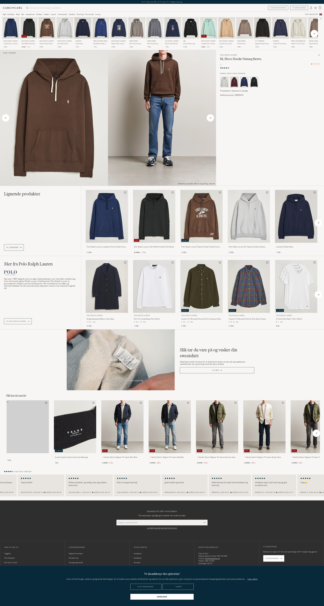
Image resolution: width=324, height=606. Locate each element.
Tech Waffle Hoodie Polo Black (29, 44)
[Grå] (224, 82)
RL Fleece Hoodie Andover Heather (62, 44)
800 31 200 (209, 561)
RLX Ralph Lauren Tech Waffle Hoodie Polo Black (154, 247)
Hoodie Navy (79, 43)
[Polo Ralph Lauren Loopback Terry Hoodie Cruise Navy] (107, 244)
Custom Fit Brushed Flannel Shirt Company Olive (201, 319)
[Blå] (244, 82)
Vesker (46, 14)
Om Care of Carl (10, 562)
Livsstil (53, 14)
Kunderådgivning (278, 8)
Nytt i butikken (8, 14)
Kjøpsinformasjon (76, 553)
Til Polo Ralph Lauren (16, 321)
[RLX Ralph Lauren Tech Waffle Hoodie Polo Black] (154, 244)
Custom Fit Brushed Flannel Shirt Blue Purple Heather (247, 319)
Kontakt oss (73, 558)
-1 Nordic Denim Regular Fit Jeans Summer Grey (216, 457)
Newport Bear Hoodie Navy (117, 44)
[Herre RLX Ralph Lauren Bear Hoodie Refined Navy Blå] (172, 28)
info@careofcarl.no (212, 558)
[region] (162, 485)
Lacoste (78, 41)
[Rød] (234, 82)
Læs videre (253, 579)
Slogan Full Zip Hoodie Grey (298, 44)
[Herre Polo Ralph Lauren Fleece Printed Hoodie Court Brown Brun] (46, 28)
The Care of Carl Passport (162, 2)
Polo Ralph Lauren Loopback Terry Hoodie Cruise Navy (106, 247)
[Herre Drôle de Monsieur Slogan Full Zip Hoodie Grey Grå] (298, 28)
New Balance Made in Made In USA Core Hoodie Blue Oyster (99, 44)
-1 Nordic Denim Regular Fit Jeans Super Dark (262, 457)
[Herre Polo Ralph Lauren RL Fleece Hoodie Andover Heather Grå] (64, 28)
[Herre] (28, 426)
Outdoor (72, 14)
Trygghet (7, 553)
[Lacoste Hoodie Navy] (296, 244)
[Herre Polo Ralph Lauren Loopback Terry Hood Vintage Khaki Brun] (226, 28)
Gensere (12, 53)
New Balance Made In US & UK (100, 41)
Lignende (22, 193)
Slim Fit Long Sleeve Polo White (147, 319)
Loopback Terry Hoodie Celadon (208, 44)
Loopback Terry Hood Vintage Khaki (225, 44)
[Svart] (254, 82)
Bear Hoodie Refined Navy (171, 44)
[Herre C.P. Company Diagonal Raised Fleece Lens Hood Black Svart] (262, 28)
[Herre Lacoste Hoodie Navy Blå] (82, 28)
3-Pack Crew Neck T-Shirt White (289, 319)
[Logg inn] (311, 7)
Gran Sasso (133, 41)
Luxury (97, 14)
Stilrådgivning (299, 8)
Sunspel (276, 41)
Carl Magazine (311, 14)
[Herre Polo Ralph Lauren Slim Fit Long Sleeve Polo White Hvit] (154, 286)
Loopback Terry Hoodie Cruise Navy (10, 44)
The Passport (9, 558)
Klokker (39, 14)
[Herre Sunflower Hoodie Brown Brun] (244, 28)
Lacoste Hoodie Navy (284, 247)
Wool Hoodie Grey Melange (152, 44)
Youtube (137, 562)
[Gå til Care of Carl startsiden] (12, 8)
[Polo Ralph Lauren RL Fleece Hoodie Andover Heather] (249, 244)
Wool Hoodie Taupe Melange (135, 44)
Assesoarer (30, 14)
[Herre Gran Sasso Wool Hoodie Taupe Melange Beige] (136, 28)
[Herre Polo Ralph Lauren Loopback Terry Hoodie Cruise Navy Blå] (11, 28)
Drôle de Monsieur (298, 41)
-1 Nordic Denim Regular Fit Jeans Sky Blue (167, 457)
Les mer (215, 370)
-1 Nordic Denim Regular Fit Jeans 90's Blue (119, 457)
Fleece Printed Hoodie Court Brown (45, 44)
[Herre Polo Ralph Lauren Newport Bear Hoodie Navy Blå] (118, 28)
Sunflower (241, 41)
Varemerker (62, 14)
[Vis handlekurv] (320, 7)
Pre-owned (89, 14)
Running (80, 14)
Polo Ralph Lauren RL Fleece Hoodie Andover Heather (247, 247)
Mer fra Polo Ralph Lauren (28, 264)
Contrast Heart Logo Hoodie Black (189, 44)
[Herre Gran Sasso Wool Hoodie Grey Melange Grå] (154, 28)
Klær (18, 14)
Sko (22, 14)
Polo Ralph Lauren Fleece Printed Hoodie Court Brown (200, 247)
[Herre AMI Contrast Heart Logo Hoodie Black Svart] (190, 28)
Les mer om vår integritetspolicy (162, 528)
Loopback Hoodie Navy (280, 43)
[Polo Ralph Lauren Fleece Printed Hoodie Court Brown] (201, 244)
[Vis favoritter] (315, 8)
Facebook (137, 558)
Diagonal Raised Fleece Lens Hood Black (262, 44)
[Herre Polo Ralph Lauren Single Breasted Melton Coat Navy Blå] (107, 286)
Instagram (138, 553)
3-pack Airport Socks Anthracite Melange (71, 457)
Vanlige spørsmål (76, 562)
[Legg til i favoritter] (124, 193)
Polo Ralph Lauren (11, 41)
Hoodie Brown (241, 43)
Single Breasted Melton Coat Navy (100, 319)
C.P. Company (259, 41)
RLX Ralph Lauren (28, 41)
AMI (184, 41)
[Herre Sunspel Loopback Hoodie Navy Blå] (280, 28)
